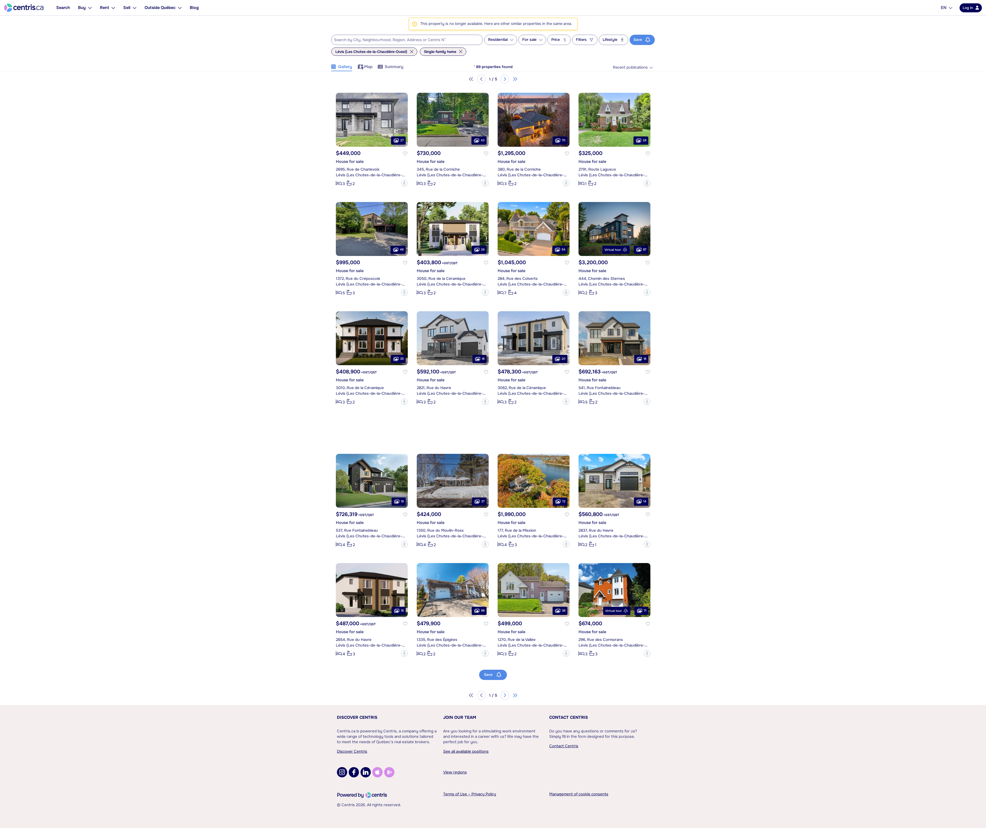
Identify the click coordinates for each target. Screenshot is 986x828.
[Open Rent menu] (113, 8)
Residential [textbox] (498, 39)
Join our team (459, 717)
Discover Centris (357, 717)
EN (943, 7)
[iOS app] (377, 772)
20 (563, 359)
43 (483, 140)
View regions (455, 772)
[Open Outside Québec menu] (180, 8)
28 (644, 140)
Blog (194, 7)
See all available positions (466, 751)
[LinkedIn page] (366, 772)
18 (483, 359)
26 (483, 249)
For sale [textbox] (529, 39)
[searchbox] (404, 40)
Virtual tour (612, 250)
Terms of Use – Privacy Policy (469, 794)
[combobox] (407, 40)
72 (563, 501)
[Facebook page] (354, 772)
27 (402, 140)
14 (644, 501)
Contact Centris (568, 717)
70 (563, 140)
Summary (394, 66)
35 (402, 359)
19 (402, 501)
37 (483, 501)
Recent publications (630, 67)
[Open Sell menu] (134, 8)
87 (644, 249)
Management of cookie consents (578, 794)
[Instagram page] (342, 772)
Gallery (345, 66)
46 (402, 249)
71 (645, 611)
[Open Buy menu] (90, 8)
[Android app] (389, 772)
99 (483, 611)
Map (368, 66)
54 (563, 249)
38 (563, 611)
